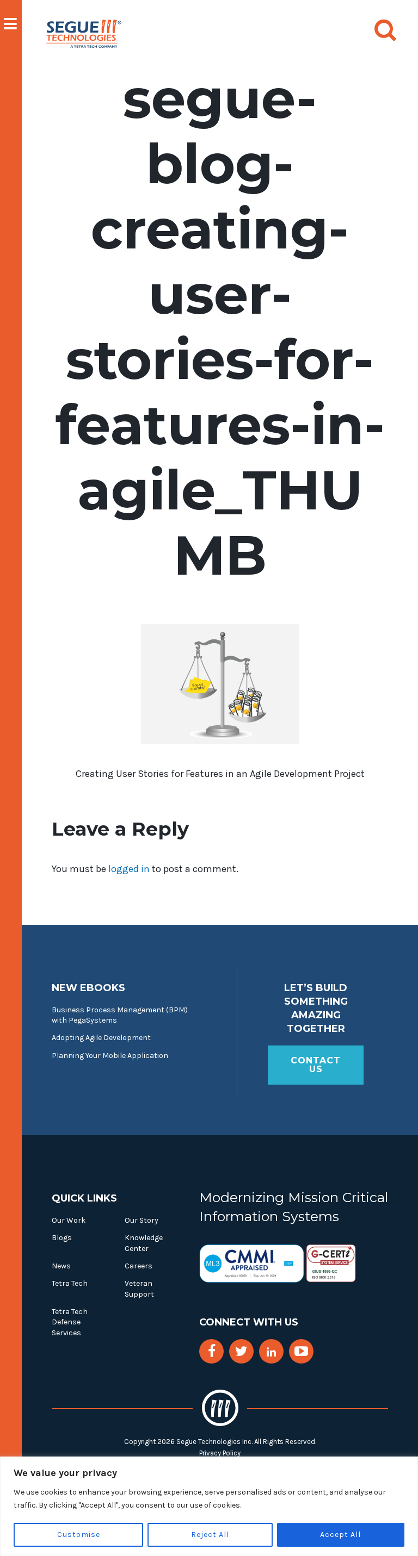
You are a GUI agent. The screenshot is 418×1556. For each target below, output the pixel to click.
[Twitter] (241, 1351)
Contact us (316, 1064)
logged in (129, 869)
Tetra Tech (70, 1283)
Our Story (141, 1220)
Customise (78, 1534)
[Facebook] (212, 1351)
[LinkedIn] (271, 1352)
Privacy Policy (220, 1453)
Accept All (340, 1534)
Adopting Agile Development (101, 1037)
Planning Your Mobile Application (110, 1055)
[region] (209, 1506)
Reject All (210, 1534)
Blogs (62, 1237)
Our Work (68, 1220)
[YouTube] (301, 1351)
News (61, 1266)
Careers (138, 1266)
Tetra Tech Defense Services (70, 1322)
